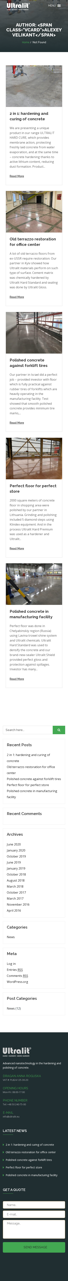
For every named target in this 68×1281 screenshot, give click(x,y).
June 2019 (14, 862)
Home (25, 42)
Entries (15, 970)
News (11, 937)
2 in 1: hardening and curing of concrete (28, 758)
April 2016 (14, 910)
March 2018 (15, 886)
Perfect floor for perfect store (28, 785)
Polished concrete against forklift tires (34, 779)
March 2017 (15, 898)
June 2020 (14, 844)
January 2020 (16, 850)
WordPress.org (17, 982)
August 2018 (16, 880)
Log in (11, 964)
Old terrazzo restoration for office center (31, 770)
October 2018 (16, 874)
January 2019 (16, 868)
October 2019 (16, 856)
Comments (17, 976)
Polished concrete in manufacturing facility (32, 794)
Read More (17, 176)
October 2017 (16, 892)
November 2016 (18, 904)
